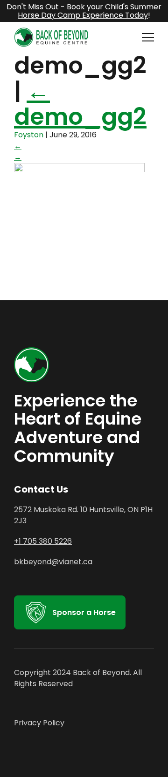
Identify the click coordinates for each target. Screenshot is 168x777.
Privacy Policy (39, 722)
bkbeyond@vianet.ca (53, 561)
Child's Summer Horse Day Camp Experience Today (89, 10)
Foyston (28, 134)
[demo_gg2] (79, 169)
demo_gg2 (80, 103)
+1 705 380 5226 (43, 541)
